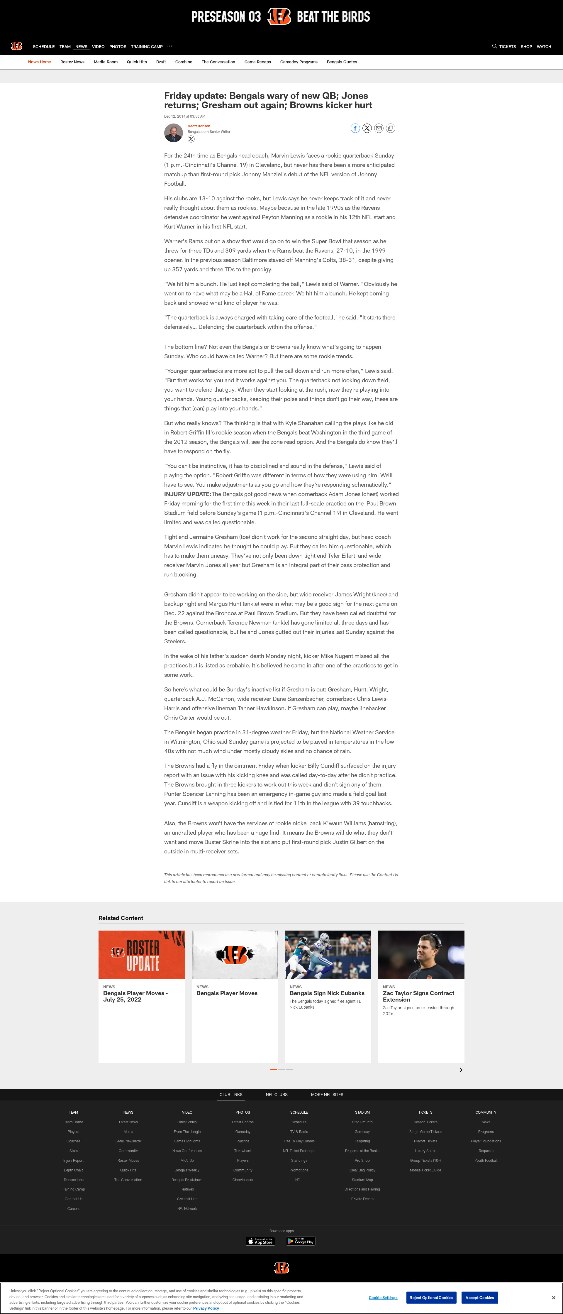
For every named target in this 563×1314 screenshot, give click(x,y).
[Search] (494, 46)
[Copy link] (390, 128)
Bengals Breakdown (187, 1180)
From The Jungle (187, 1131)
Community (128, 1151)
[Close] (553, 1297)
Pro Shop (362, 1160)
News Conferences (187, 1151)
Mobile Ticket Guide (425, 1170)
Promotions (299, 1170)
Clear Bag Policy (362, 1170)
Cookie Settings (383, 1297)
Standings (299, 1160)
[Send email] (379, 131)
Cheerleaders (243, 1180)
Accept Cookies (480, 1297)
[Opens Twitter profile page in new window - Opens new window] (191, 139)
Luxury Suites (425, 1151)
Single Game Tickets (425, 1131)
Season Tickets (425, 1122)
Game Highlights (187, 1141)
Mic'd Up (187, 1160)
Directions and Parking (362, 1189)
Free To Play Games (299, 1141)
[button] (274, 1070)
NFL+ (299, 1180)
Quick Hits (128, 1170)
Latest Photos (243, 1122)
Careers (73, 1208)
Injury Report (73, 1160)
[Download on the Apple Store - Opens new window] (260, 1242)
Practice (243, 1141)
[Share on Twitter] (367, 131)
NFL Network (187, 1208)
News (486, 1122)
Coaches (73, 1141)
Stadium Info (362, 1122)
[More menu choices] (169, 46)
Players (73, 1131)
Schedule (299, 1122)
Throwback (243, 1151)
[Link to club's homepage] (16, 46)
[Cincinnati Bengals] (281, 1269)
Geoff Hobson (199, 126)
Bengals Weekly (187, 1170)
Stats (73, 1151)
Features (187, 1189)
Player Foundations (486, 1141)
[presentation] (462, 1071)
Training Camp (73, 1189)
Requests (486, 1151)
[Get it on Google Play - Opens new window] (300, 1244)
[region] (281, 1298)
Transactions (74, 1180)
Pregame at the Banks (362, 1151)
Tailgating (362, 1141)
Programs (486, 1131)
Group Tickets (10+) (425, 1160)
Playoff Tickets (425, 1141)
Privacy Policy (206, 1307)
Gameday (242, 1131)
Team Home (73, 1122)
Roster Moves (128, 1160)
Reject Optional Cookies (431, 1297)
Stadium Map (362, 1180)
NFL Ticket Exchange (299, 1151)
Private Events (362, 1199)
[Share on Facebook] (355, 131)
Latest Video (187, 1122)
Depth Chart (73, 1170)
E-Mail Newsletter (128, 1141)
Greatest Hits (187, 1199)
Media (128, 1131)
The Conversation (128, 1180)
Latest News (128, 1122)
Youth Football (486, 1160)
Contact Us (73, 1199)
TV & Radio (299, 1131)
